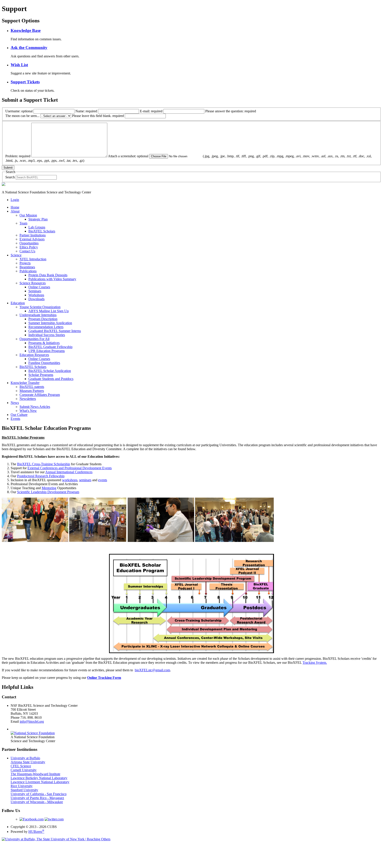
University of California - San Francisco (38, 794)
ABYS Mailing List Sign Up (48, 311)
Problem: (17, 156)
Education (18, 303)
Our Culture (19, 415)
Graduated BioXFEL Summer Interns (54, 331)
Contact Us (27, 251)
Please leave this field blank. (98, 116)
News (15, 403)
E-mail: (151, 111)
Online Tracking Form (104, 677)
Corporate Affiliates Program (40, 395)
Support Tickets (25, 82)
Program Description (42, 319)
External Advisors (32, 239)
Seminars (34, 291)
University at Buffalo (25, 758)
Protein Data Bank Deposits (47, 275)
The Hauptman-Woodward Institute (35, 774)
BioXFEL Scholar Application (49, 371)
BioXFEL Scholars (41, 231)
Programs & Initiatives (44, 343)
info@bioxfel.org (32, 721)
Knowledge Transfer (25, 383)
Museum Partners (32, 391)
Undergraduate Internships (38, 315)
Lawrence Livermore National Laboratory (40, 782)
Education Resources (34, 355)
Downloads (36, 299)
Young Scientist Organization (40, 307)
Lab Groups (36, 227)
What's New (28, 411)
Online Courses (39, 287)
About (15, 211)
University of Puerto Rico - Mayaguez (37, 798)
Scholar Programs (40, 375)
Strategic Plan (38, 219)
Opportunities (29, 243)
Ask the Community (29, 47)
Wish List (19, 64)
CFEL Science (21, 766)
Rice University (22, 786)
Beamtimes (27, 267)
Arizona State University (28, 762)
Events (15, 419)
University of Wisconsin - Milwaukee (37, 802)
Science (16, 255)
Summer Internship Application (50, 323)
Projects (25, 263)
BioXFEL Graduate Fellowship (50, 347)
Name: (86, 111)
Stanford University (24, 790)
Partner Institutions (33, 235)
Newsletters (28, 399)
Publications (28, 271)
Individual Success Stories (46, 335)
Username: (19, 111)
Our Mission (28, 215)
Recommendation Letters (45, 327)
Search (10, 177)
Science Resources (33, 283)
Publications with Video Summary (52, 279)
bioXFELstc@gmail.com (152, 670)
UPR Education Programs (46, 351)
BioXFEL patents (32, 387)
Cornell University (24, 770)
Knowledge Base (26, 30)
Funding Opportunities (44, 363)
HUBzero (36, 831)
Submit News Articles (35, 407)
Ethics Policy (29, 247)
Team (23, 223)
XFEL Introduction (33, 259)
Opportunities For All (34, 339)
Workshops (36, 295)
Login (15, 200)
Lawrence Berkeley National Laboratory (39, 778)
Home (15, 207)
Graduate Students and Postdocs (50, 379)
